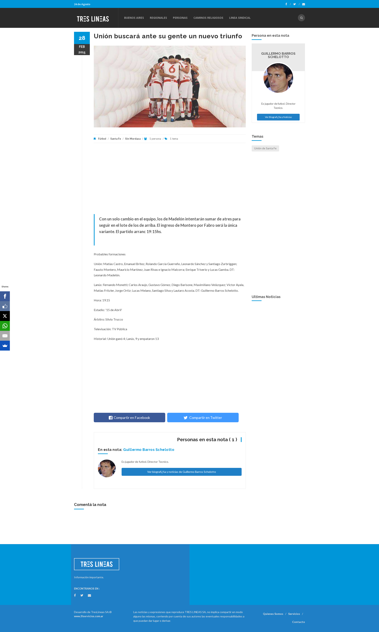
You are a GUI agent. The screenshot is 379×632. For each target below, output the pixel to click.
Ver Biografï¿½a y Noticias (278, 117)
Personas (180, 18)
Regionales (158, 18)
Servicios (294, 613)
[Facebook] (288, 4)
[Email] (5, 336)
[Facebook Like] (5, 306)
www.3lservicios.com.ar (88, 616)
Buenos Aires (134, 18)
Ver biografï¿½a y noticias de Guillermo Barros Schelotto (181, 471)
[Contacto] (303, 4)
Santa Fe (115, 138)
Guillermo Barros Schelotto (148, 450)
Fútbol (102, 138)
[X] (5, 316)
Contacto (298, 622)
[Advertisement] (170, 180)
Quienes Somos (273, 613)
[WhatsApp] (5, 326)
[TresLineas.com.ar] (96, 18)
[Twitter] (296, 4)
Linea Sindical (240, 18)
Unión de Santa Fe (265, 148)
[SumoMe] (5, 346)
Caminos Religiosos (208, 18)
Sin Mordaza (133, 138)
